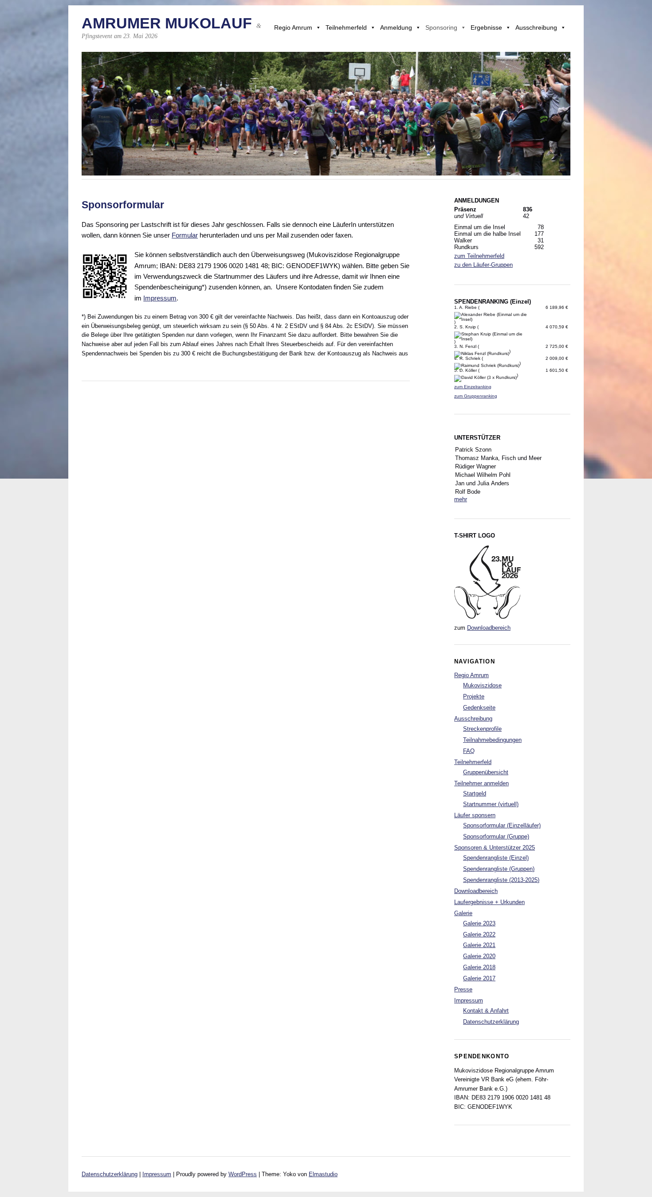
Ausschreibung (536, 27)
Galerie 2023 (479, 923)
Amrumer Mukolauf (167, 23)
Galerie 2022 (479, 934)
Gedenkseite (479, 707)
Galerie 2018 (479, 967)
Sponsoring (441, 27)
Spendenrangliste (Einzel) (496, 857)
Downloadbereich (489, 627)
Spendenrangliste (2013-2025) (501, 880)
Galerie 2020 (479, 956)
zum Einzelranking (472, 386)
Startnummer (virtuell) (490, 804)
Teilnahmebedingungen (492, 740)
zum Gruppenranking (475, 396)
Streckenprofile (482, 728)
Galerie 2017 (479, 978)
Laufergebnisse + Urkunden (489, 902)
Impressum (160, 298)
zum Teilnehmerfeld (479, 256)
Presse (463, 989)
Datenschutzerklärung (491, 1021)
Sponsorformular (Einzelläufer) (502, 825)
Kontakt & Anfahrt (486, 1010)
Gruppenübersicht (485, 772)
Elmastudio (323, 1174)
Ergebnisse (486, 27)
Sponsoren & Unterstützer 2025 (494, 847)
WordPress (242, 1174)
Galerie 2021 (479, 945)
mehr (460, 499)
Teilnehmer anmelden (481, 783)
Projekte (473, 696)
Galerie (463, 913)
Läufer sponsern (474, 815)
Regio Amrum (293, 27)
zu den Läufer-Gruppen (483, 264)
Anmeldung (396, 27)
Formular (185, 235)
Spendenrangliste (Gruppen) (498, 869)
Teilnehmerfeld (346, 27)
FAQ (469, 751)
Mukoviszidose (482, 685)
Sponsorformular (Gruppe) (496, 836)
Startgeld (474, 793)
